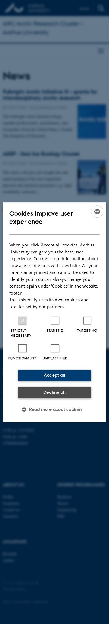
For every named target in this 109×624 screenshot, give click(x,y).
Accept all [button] (54, 375)
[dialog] (54, 312)
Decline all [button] (54, 392)
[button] (54, 409)
